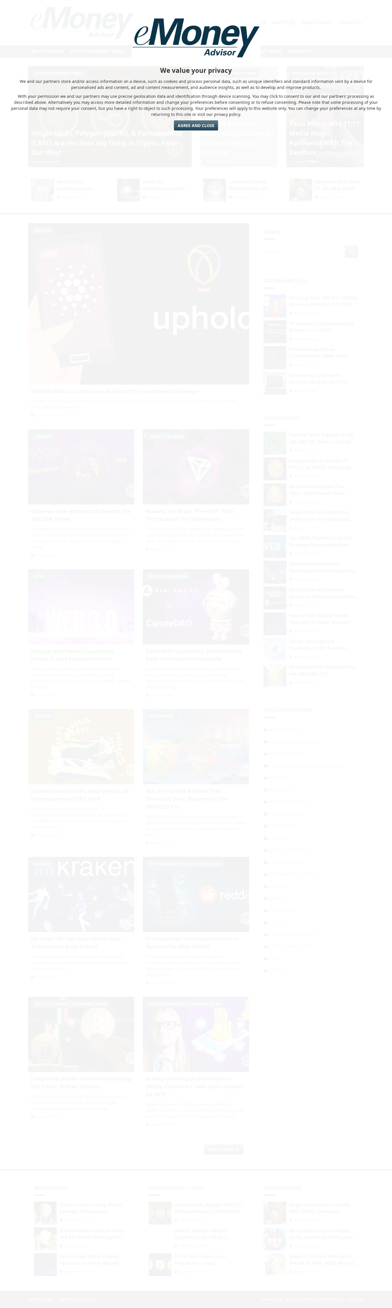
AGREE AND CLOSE (196, 125)
